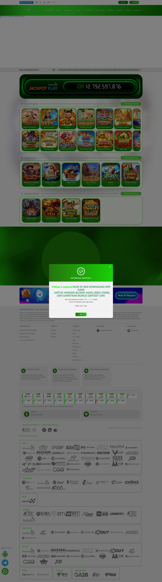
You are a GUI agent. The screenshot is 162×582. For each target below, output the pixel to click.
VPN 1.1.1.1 (88, 299)
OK (81, 314)
